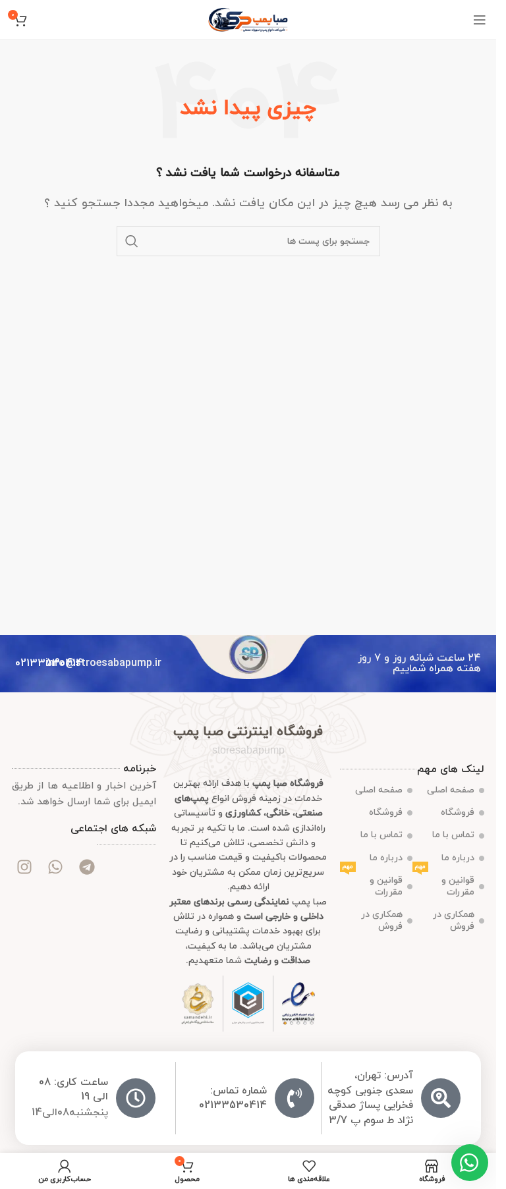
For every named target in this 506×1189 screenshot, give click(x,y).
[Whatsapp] (55, 866)
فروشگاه (457, 812)
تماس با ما (453, 835)
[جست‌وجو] (132, 241)
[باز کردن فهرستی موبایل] (479, 20)
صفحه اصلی (450, 790)
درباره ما (457, 858)
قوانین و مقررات (445, 884)
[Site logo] (248, 19)
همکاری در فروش (453, 920)
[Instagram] (24, 866)
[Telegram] (86, 866)
